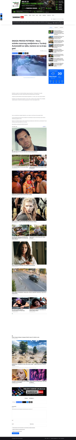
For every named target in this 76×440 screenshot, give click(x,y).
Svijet (37, 15)
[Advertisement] (29, 32)
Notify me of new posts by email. (17, 431)
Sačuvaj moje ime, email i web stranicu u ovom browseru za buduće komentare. (24, 427)
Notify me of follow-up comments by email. (19, 429)
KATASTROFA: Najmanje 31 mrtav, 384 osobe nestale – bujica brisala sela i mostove (59, 37)
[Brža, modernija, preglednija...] (29, 391)
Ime (12, 420)
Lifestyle (48, 15)
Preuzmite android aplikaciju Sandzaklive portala (29, 386)
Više (53, 15)
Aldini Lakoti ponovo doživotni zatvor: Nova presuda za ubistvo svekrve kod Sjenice (59, 55)
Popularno (56, 27)
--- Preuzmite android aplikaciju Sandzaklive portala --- (29, 77)
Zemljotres (32, 398)
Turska (26, 398)
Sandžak (25, 15)
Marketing (62, 438)
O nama (59, 438)
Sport (40, 15)
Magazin (44, 15)
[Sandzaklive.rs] (18, 17)
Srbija (30, 15)
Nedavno (51, 27)
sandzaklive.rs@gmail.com (54, 438)
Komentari (61, 27)
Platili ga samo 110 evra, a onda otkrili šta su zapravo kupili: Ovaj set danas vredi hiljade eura (59, 41)
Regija (33, 15)
